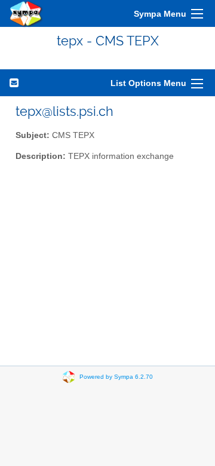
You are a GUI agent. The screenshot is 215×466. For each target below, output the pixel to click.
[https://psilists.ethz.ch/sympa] (26, 13)
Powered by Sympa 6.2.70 (116, 376)
